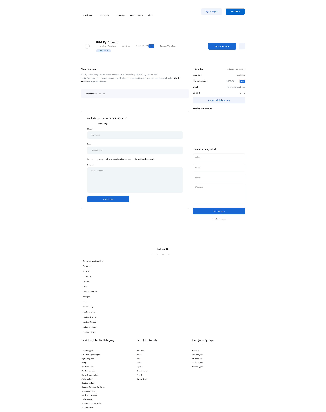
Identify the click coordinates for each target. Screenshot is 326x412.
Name (89, 128)
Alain (138, 358)
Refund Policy (88, 307)
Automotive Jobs (87, 407)
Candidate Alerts (89, 332)
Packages (86, 296)
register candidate (89, 327)
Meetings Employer (90, 317)
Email (89, 143)
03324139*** (144, 45)
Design (84, 362)
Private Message (222, 46)
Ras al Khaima (142, 371)
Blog (150, 15)
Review (90, 164)
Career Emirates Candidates (93, 261)
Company (121, 15)
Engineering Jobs (88, 358)
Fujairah (139, 366)
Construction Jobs (88, 383)
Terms (85, 286)
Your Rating (102, 123)
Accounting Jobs (87, 350)
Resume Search (136, 15)
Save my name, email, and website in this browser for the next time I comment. (122, 159)
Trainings (86, 281)
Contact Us (87, 266)
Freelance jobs (197, 362)
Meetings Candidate (90, 322)
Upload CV (235, 11)
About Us (86, 271)
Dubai (139, 362)
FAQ (84, 301)
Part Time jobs (197, 354)
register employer (89, 312)
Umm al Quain (142, 379)
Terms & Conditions (90, 291)
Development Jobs (88, 371)
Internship (195, 350)
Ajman (139, 354)
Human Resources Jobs (90, 375)
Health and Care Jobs (89, 395)
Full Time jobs (197, 358)
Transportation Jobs (88, 391)
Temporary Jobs (197, 366)
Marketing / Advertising (107, 46)
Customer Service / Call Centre (93, 387)
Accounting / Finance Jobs (91, 403)
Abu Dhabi (126, 46)
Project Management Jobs (91, 354)
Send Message (219, 211)
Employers (105, 15)
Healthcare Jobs (87, 366)
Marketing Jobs (87, 379)
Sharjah (139, 375)
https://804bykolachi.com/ (219, 100)
